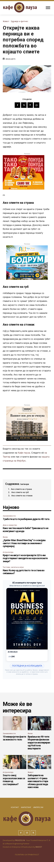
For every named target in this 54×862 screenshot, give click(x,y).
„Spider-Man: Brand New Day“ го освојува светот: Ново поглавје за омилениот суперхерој (24, 543)
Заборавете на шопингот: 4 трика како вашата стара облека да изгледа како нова (38, 781)
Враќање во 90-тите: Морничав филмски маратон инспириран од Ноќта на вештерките (39, 742)
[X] (24, 105)
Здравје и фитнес (19, 21)
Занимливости (9, 516)
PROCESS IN (20, 840)
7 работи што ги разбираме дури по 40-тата (26, 519)
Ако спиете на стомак (22, 495)
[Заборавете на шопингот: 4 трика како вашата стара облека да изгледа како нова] (39, 762)
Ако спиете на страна (21, 489)
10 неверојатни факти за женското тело (14, 738)
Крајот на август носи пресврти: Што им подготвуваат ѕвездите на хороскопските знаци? (25, 558)
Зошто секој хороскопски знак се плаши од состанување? (14, 780)
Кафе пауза (24, 452)
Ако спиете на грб (20, 492)
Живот (6, 21)
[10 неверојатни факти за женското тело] (14, 723)
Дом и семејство (10, 525)
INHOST (39, 847)
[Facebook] (17, 105)
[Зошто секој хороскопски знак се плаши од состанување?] (14, 762)
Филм (5, 537)
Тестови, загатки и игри (13, 567)
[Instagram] (27, 832)
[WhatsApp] (36, 105)
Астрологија (8, 552)
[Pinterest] (30, 105)
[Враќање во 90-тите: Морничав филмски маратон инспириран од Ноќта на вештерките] (39, 723)
